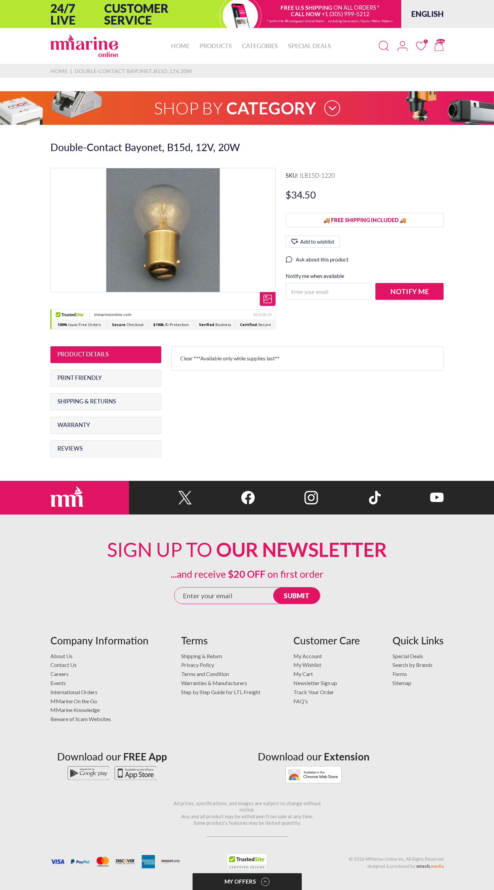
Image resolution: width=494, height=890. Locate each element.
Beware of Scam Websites (80, 719)
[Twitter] (160, 498)
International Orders (73, 692)
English (427, 14)
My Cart (303, 674)
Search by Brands (413, 665)
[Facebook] (223, 498)
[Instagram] (286, 498)
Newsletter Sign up (315, 683)
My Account (307, 656)
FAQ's (300, 701)
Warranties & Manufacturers (214, 683)
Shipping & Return (201, 656)
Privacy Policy (197, 665)
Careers (59, 674)
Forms (400, 674)
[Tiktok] (349, 498)
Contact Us (63, 665)
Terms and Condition (205, 674)
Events (58, 683)
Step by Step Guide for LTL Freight (220, 692)
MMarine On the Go (73, 701)
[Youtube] (412, 498)
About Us (61, 656)
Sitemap (402, 683)
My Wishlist (307, 665)
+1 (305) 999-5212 (346, 13)
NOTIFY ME (409, 291)
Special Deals (408, 656)
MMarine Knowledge (75, 710)
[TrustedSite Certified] (247, 862)
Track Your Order (313, 692)
